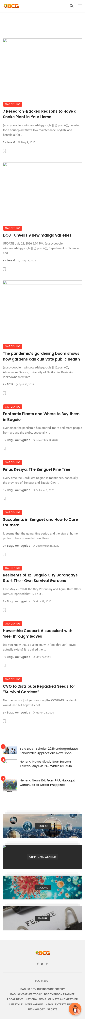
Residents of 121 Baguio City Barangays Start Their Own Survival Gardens (40, 578)
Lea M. (11, 142)
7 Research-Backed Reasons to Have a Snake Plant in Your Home (39, 114)
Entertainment (65, 1004)
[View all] (42, 826)
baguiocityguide (18, 440)
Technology (36, 1009)
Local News (15, 999)
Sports (52, 1009)
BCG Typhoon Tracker (59, 994)
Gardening (12, 104)
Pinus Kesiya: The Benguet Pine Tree (36, 469)
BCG (10, 384)
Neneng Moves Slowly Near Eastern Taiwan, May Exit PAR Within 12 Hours (46, 763)
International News (39, 1004)
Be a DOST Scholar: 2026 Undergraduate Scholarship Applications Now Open (49, 750)
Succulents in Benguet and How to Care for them (40, 522)
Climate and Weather (63, 999)
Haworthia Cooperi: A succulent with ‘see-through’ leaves (37, 633)
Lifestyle (16, 1004)
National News (36, 999)
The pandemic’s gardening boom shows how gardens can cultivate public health (41, 356)
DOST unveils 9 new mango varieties (37, 235)
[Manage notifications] (77, 1012)
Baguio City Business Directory (42, 989)
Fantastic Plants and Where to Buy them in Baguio (41, 416)
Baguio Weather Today (26, 994)
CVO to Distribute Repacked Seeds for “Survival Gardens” (39, 689)
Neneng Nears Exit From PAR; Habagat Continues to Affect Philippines (47, 782)
